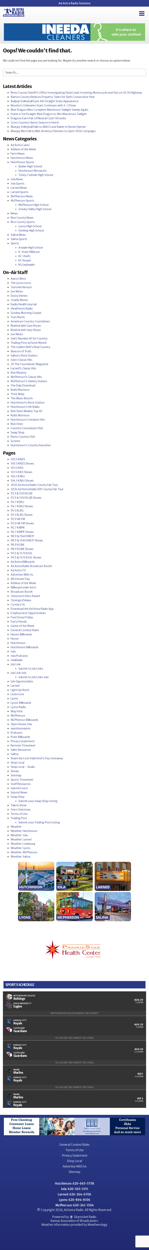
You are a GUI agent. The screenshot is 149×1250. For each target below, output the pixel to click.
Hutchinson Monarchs (32, 170)
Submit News (19, 792)
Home (15, 638)
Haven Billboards (21, 634)
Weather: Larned (21, 839)
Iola (13, 651)
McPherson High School (33, 205)
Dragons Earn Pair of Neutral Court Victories (38, 118)
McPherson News (22, 196)
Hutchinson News (22, 158)
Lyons (14, 698)
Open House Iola (21, 724)
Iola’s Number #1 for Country (29, 338)
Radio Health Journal (23, 304)
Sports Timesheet (22, 779)
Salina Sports (19, 239)
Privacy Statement (23, 741)
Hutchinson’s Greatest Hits (28, 419)
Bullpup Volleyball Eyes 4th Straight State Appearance (45, 101)
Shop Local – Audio (23, 767)
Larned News (19, 188)
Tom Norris (18, 317)
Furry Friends (19, 621)
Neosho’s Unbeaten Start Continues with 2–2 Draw (43, 105)
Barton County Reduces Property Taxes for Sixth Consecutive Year (53, 97)
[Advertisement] (74, 32)
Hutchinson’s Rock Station (28, 402)
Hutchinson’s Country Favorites (31, 445)
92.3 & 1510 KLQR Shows (26, 497)
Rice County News (22, 217)
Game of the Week (22, 626)
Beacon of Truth (21, 351)
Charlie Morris (19, 300)
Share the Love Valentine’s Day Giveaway (37, 758)
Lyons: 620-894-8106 (74, 1200)
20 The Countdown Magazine (29, 364)
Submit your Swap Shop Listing (37, 801)
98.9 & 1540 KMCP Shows (27, 540)
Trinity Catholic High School (35, 175)
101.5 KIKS (17, 468)
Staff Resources (21, 784)
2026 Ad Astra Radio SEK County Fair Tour (37, 489)
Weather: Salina (20, 856)
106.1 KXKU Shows (22, 480)
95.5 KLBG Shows (22, 515)
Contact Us (18, 604)
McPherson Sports (22, 200)
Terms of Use (19, 814)
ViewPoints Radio (22, 308)
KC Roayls (24, 260)
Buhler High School (30, 166)
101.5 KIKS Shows (21, 472)
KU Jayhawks (26, 264)
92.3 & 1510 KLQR (21, 493)
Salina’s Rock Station (24, 355)
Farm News (18, 153)
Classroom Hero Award (25, 596)
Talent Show (18, 805)
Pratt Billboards (20, 737)
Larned (15, 685)
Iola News (17, 179)
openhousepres (20, 728)
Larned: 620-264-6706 (74, 1194)
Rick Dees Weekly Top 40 (26, 411)
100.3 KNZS (18, 459)
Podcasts (17, 732)
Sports (15, 243)
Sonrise (15, 441)
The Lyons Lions (21, 283)
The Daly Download (23, 385)
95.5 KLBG (17, 510)
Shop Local (17, 762)
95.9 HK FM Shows (22, 523)
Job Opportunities (22, 681)
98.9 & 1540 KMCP (22, 536)
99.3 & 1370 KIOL (21, 553)
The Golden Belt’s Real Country (30, 347)
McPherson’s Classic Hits (26, 377)
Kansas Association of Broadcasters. (74, 1221)
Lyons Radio (18, 707)
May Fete (17, 711)
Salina (14, 754)
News (14, 213)
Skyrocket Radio (84, 1217)
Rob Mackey (18, 372)
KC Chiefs (24, 256)
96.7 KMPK (18, 527)
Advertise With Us (22, 574)
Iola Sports (17, 183)
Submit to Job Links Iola (33, 677)
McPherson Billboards (24, 720)
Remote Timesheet (23, 745)
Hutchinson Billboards (24, 647)
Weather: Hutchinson (24, 831)
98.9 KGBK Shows (22, 549)
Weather (16, 826)
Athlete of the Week (23, 149)
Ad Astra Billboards (23, 562)
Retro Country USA (23, 436)
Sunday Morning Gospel (26, 313)
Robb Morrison (20, 389)
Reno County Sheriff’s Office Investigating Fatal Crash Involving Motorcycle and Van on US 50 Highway (76, 92)
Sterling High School (31, 230)
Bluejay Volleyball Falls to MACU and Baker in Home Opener (48, 127)
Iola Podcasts (19, 656)
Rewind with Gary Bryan (26, 325)
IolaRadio (17, 660)
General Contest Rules (25, 630)
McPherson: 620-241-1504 (74, 1205)
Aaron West (18, 278)
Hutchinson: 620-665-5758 (74, 1183)
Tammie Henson (21, 287)
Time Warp (17, 394)
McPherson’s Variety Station (29, 381)
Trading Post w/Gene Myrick (29, 342)
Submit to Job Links (30, 668)
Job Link (16, 664)
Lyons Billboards (21, 703)
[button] (141, 13)
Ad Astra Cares (20, 145)
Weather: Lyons (20, 848)
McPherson (18, 715)
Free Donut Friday (22, 617)
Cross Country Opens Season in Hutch (35, 122)
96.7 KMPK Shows (22, 532)
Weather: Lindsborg (23, 844)
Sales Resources (21, 750)
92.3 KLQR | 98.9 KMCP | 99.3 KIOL (74, 1037)
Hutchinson (18, 643)
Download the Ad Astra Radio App (32, 609)
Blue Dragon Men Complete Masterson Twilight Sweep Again (49, 109)
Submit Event (19, 788)
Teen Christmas (21, 809)
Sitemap (16, 775)
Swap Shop (17, 432)
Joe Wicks (17, 291)
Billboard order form (23, 587)
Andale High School (30, 247)
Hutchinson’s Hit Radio (25, 407)
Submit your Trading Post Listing (39, 822)
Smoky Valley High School (34, 209)
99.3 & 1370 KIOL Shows (26, 557)
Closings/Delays (21, 600)
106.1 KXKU (18, 476)
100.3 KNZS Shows (22, 463)
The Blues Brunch (22, 398)
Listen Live (17, 694)
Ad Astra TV (18, 570)
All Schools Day (20, 579)
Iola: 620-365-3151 (74, 1189)
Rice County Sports (23, 222)
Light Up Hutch (20, 690)
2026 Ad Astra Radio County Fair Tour (34, 485)
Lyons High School (30, 226)
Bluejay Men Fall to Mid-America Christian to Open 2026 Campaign (53, 131)
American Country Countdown (30, 321)
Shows (15, 771)
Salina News (18, 235)
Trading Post (19, 818)
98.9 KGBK (17, 544)
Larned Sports (19, 192)
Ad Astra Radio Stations (74, 3)
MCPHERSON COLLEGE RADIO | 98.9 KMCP (74, 1013)
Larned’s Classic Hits (23, 368)
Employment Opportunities (28, 613)
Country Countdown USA (27, 428)
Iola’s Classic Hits (21, 360)
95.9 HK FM (18, 519)
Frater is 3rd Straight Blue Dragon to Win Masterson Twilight (49, 114)
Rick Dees (17, 424)
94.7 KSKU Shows (22, 506)
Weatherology (97, 1225)
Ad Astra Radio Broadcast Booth (31, 566)
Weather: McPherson (24, 852)
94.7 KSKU (17, 502)
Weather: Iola (19, 835)
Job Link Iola (18, 673)
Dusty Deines (19, 295)
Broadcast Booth (22, 591)
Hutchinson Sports (22, 162)
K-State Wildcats (29, 252)
